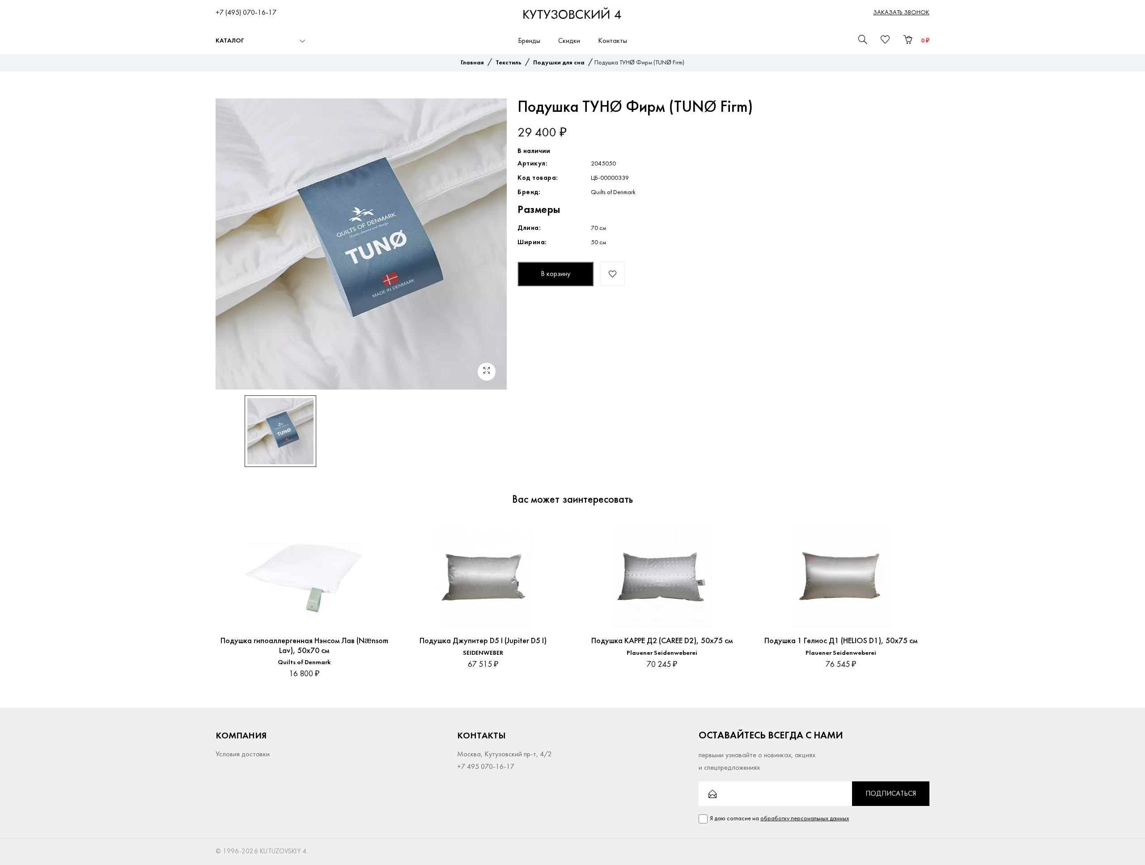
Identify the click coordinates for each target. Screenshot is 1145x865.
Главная (472, 63)
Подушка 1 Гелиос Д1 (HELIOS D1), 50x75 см (840, 641)
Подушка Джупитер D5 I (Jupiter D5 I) (483, 641)
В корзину (555, 274)
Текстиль (509, 63)
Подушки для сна (559, 63)
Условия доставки (243, 754)
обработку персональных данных (804, 819)
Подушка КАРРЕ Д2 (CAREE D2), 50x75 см (662, 641)
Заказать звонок (901, 13)
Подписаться (890, 793)
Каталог (230, 41)
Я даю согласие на (779, 819)
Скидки (569, 41)
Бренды (529, 41)
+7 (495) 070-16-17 (246, 13)
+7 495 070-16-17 (485, 767)
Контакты (612, 41)
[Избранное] (377, 534)
